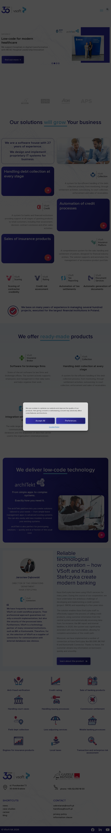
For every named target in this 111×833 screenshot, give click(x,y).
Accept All (40, 421)
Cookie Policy (54, 427)
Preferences (70, 421)
